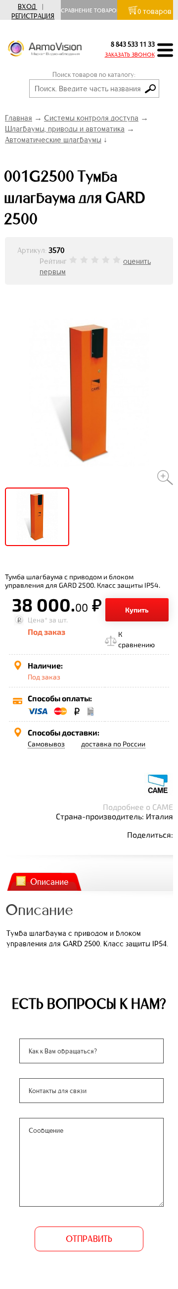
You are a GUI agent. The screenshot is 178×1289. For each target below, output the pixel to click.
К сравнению (136, 639)
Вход (27, 6)
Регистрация (32, 16)
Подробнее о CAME (138, 806)
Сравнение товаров (93, 10)
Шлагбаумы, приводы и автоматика (65, 128)
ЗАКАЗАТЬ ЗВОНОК (130, 54)
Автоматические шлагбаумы (53, 139)
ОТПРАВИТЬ (89, 1238)
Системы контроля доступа (91, 118)
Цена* (37, 619)
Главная (18, 118)
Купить (137, 610)
